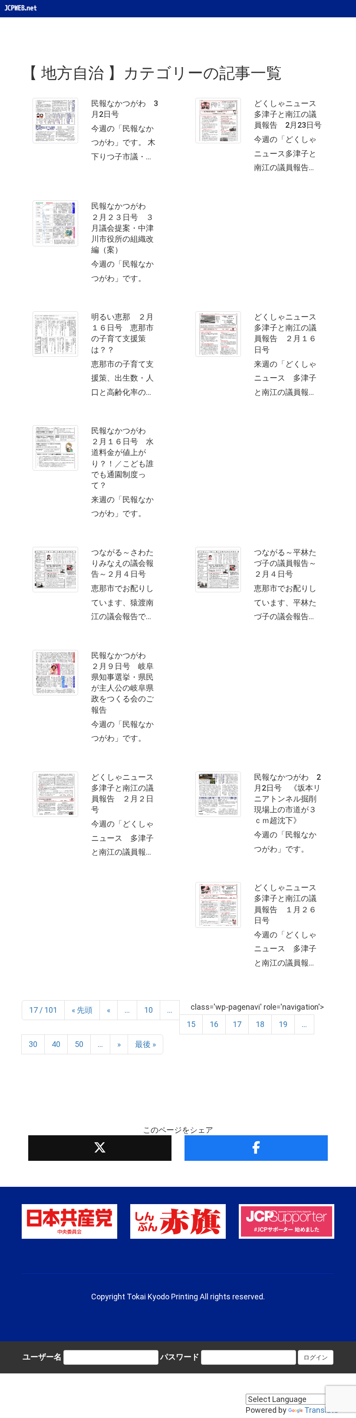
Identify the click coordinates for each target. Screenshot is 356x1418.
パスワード (179, 1356)
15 (191, 1024)
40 (56, 1044)
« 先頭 (82, 1009)
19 (283, 1024)
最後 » (145, 1044)
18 (260, 1024)
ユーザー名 (42, 1356)
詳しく (96, 133)
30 (33, 1044)
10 (148, 1009)
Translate (321, 1410)
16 (214, 1024)
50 (79, 1044)
